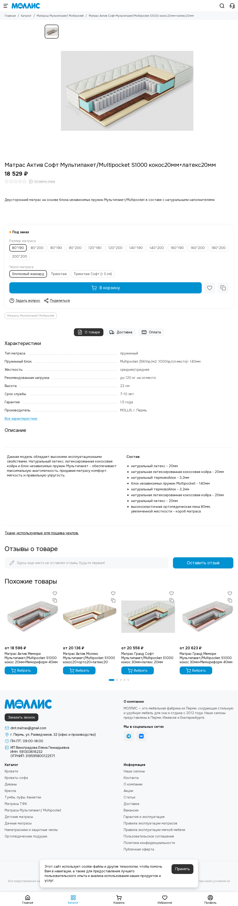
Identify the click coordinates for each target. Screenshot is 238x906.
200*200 (19, 256)
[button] (111, 680)
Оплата (155, 332)
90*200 (75, 248)
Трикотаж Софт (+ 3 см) (93, 274)
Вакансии (131, 810)
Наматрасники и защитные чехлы (31, 830)
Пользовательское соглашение (149, 836)
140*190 (136, 248)
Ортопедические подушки (26, 836)
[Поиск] (222, 6)
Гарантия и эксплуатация (144, 817)
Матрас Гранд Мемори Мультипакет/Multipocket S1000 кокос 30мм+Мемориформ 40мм (206, 658)
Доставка (124, 332)
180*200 (219, 248)
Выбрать (24, 670)
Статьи (129, 797)
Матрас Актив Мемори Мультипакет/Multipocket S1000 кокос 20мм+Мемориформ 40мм (31, 658)
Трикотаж (59, 274)
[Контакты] (232, 6)
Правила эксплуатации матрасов (150, 823)
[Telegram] (129, 736)
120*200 (115, 248)
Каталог (26, 16)
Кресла (10, 791)
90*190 (56, 248)
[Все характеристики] (21, 418)
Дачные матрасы (18, 823)
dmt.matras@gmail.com (28, 728)
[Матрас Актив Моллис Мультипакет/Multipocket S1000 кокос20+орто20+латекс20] (90, 616)
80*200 (37, 248)
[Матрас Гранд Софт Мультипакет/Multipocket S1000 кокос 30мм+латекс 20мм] (148, 616)
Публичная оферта (139, 849)
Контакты (131, 778)
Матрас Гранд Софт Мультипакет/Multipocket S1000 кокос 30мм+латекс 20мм (147, 658)
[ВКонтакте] (141, 736)
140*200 (156, 248)
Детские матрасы (19, 817)
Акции (128, 791)
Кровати (11, 771)
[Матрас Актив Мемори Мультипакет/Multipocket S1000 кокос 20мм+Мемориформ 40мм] (31, 616)
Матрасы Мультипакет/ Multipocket (60, 16)
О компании (133, 784)
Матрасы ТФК (16, 804)
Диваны (11, 784)
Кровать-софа (16, 778)
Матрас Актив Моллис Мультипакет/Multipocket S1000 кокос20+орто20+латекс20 (89, 658)
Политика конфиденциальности (149, 843)
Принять (182, 869)
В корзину (109, 287)
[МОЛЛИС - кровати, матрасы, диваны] (26, 6)
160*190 (177, 248)
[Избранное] (209, 287)
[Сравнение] (223, 287)
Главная (10, 16)
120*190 (95, 248)
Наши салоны (134, 771)
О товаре (92, 332)
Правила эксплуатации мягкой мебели (154, 830)
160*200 (198, 248)
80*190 (18, 248)
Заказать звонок (21, 717)
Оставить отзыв (203, 562)
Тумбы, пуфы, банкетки (23, 797)
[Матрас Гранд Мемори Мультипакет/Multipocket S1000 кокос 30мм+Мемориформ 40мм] (206, 616)
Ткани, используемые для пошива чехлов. (42, 533)
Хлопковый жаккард (28, 274)
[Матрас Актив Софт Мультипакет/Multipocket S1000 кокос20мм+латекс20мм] (127, 91)
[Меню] (6, 6)
